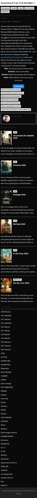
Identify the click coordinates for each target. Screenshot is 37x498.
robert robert (17, 116)
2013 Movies (6, 319)
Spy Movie (5, 459)
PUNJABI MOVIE (7, 436)
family (3, 402)
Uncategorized (6, 474)
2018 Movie (5, 334)
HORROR (4, 421)
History (3, 414)
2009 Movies (6, 312)
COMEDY (4, 376)
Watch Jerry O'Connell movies (11, 96)
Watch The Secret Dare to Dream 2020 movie (16, 109)
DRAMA (13, 8)
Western (4, 485)
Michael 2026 (19, 224)
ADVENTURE (5, 361)
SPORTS (4, 455)
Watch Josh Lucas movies (10, 100)
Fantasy (4, 406)
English (20, 8)
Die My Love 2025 (21, 283)
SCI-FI (3, 451)
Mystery (4, 429)
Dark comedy (6, 383)
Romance (4, 440)
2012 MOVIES (6, 315)
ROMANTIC (5, 11)
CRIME (3, 380)
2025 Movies (17, 280)
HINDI (3, 410)
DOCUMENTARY (7, 387)
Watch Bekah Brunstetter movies (12, 93)
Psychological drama (9, 432)
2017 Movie (5, 331)
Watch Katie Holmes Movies (10, 103)
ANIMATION (5, 365)
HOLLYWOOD (29, 8)
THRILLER (4, 466)
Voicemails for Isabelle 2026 (23, 136)
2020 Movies (5, 8)
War (2, 481)
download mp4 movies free (12, 57)
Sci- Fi (3, 447)
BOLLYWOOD (6, 372)
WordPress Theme (28, 491)
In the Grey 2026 (20, 253)
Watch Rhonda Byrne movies (11, 106)
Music (3, 425)
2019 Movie (5, 338)
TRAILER (4, 470)
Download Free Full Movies (16, 2)
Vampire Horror (7, 478)
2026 (15, 132)
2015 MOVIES (6, 323)
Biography (5, 368)
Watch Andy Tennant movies (11, 90)
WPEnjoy (18, 493)
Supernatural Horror (9, 463)
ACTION (4, 357)
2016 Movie (5, 327)
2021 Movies (6, 346)
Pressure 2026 (19, 165)
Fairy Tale (4, 398)
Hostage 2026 (19, 194)
